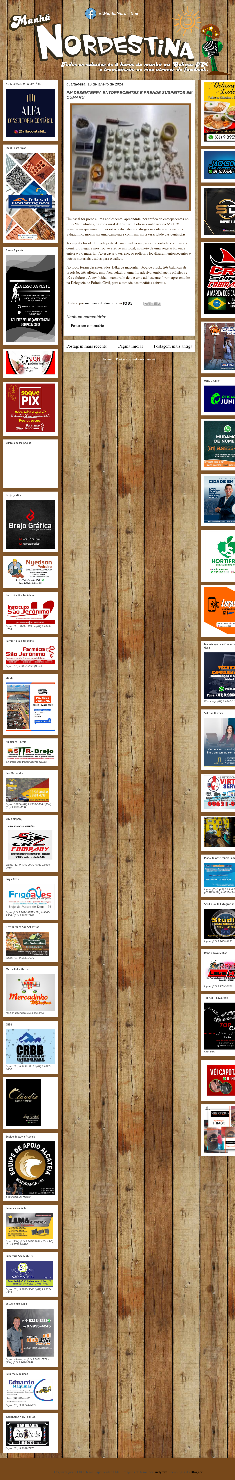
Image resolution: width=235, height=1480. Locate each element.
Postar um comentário (87, 325)
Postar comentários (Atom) (136, 359)
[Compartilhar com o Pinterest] (159, 304)
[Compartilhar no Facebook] (156, 304)
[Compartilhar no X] (152, 304)
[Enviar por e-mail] (145, 304)
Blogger (196, 1471)
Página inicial (130, 346)
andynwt (160, 1471)
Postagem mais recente (86, 346)
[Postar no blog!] (149, 304)
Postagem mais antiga (173, 346)
